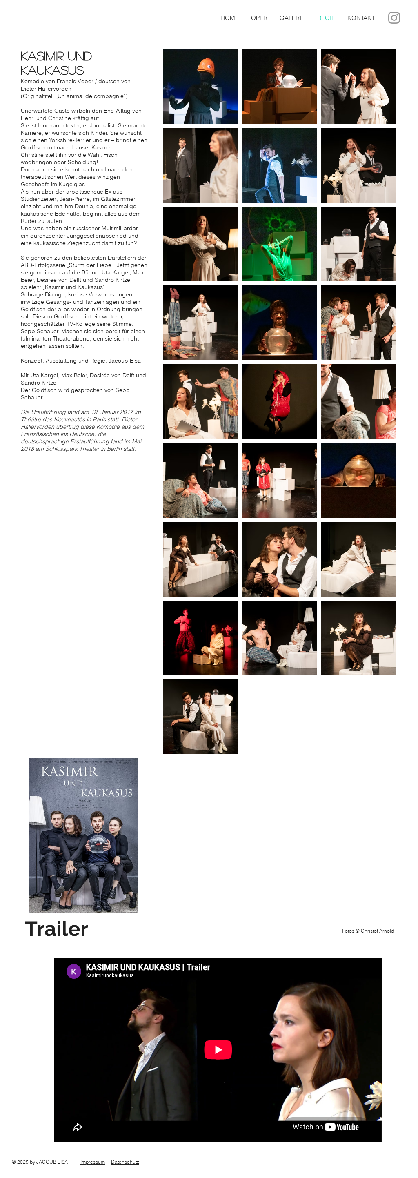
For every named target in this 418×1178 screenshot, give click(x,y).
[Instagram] (394, 18)
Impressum (92, 1162)
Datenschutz (125, 1162)
